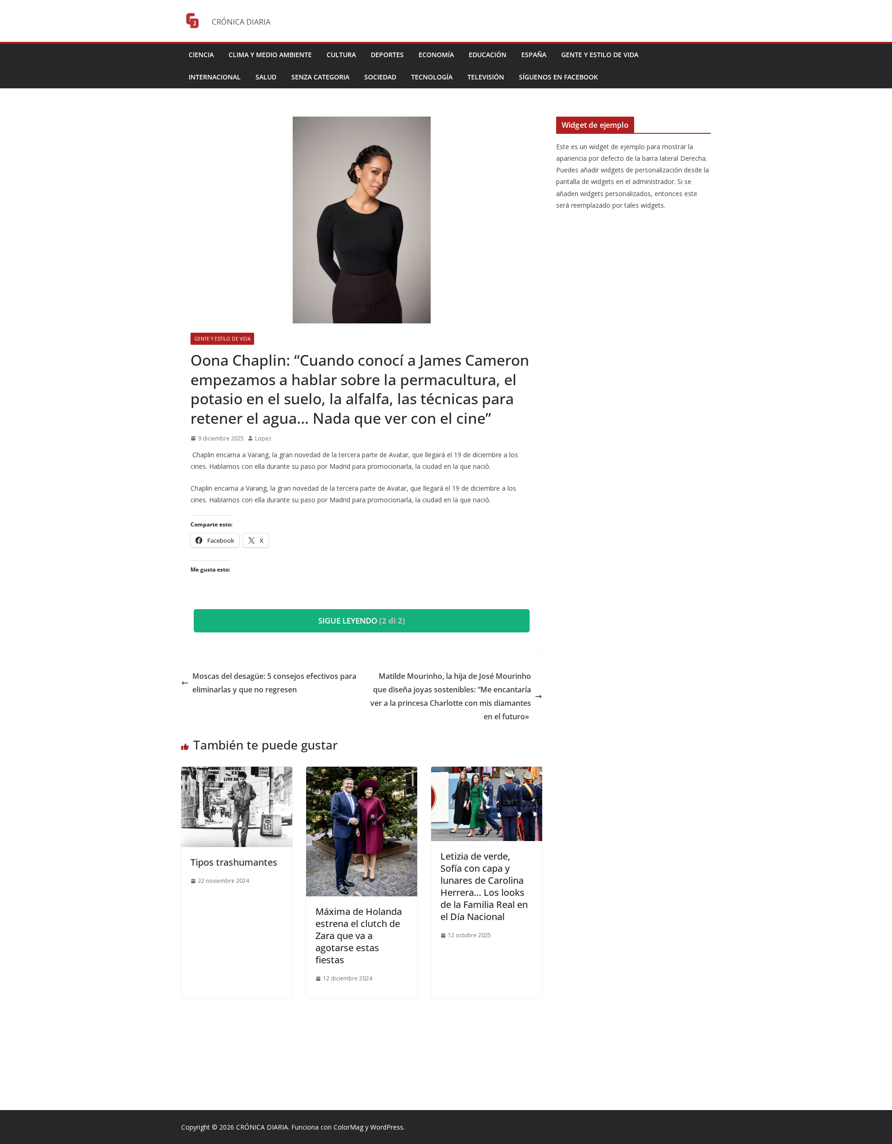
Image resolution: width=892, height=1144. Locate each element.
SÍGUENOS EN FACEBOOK (558, 76)
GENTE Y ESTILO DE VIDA (599, 54)
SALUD (266, 76)
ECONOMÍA (436, 54)
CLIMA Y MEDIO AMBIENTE (270, 54)
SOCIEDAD (380, 76)
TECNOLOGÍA (432, 76)
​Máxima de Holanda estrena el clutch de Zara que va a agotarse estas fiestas (358, 935)
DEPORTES (387, 54)
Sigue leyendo (361, 620)
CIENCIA (201, 54)
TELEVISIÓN (485, 76)
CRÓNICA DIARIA (262, 1127)
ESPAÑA (533, 54)
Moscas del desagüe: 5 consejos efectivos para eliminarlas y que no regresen (274, 683)
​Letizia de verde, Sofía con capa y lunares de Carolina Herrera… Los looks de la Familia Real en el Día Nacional (484, 886)
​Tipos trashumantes (235, 862)
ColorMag (348, 1127)
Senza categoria (320, 76)
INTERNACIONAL (215, 76)
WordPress (386, 1127)
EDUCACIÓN (487, 54)
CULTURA (341, 54)
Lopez (263, 438)
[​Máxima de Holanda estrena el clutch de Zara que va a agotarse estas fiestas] (361, 773)
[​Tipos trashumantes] (236, 773)
